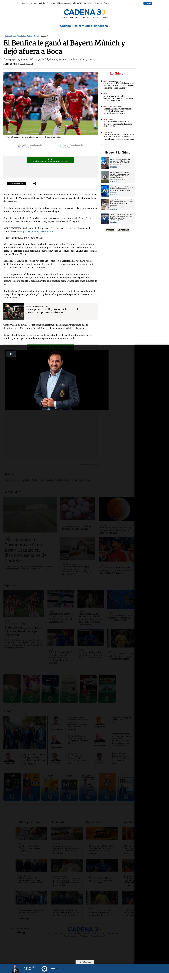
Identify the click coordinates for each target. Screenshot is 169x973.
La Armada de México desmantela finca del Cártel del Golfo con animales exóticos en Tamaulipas (118, 136)
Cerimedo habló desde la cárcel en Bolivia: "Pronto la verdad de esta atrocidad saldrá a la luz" (118, 85)
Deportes (25, 3)
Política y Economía (114, 81)
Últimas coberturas (64, 3)
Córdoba (85, 18)
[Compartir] (34, 184)
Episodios (113, 167)
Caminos (34, 3)
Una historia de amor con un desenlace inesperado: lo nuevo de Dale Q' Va (117, 123)
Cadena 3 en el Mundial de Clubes (84, 26)
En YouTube (88, 3)
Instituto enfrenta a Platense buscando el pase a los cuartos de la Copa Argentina (118, 98)
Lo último (117, 73)
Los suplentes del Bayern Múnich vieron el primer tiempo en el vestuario (52, 311)
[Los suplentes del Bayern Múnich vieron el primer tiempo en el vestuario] (13, 311)
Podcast (110, 230)
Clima (97, 3)
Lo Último (64, 18)
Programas (51, 3)
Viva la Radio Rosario (115, 107)
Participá (148, 3)
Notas (36, 36)
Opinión (42, 3)
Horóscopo (105, 3)
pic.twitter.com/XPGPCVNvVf (38, 231)
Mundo (105, 18)
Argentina (73, 18)
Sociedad (111, 145)
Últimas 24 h (77, 3)
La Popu (110, 119)
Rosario (95, 18)
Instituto (110, 94)
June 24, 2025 (37, 238)
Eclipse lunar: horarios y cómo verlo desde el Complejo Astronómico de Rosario (117, 111)
